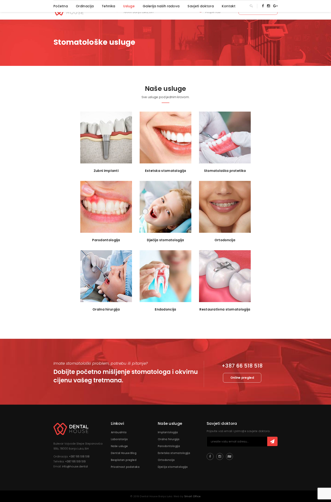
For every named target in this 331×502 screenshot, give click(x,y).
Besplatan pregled (123, 460)
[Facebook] (263, 5)
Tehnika (108, 6)
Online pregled (242, 377)
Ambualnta (119, 432)
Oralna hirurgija (168, 439)
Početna (60, 6)
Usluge (129, 6)
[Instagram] (268, 5)
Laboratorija (119, 439)
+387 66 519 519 (75, 461)
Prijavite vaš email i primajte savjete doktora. (238, 431)
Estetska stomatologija (174, 453)
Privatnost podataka (125, 467)
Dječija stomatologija (173, 467)
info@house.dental (75, 466)
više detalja (106, 159)
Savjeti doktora (201, 6)
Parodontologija (169, 446)
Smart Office (192, 496)
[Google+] (275, 5)
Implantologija (168, 432)
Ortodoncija (166, 460)
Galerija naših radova (161, 6)
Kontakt (228, 6)
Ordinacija (85, 6)
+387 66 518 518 (79, 456)
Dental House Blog (123, 453)
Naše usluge (119, 446)
